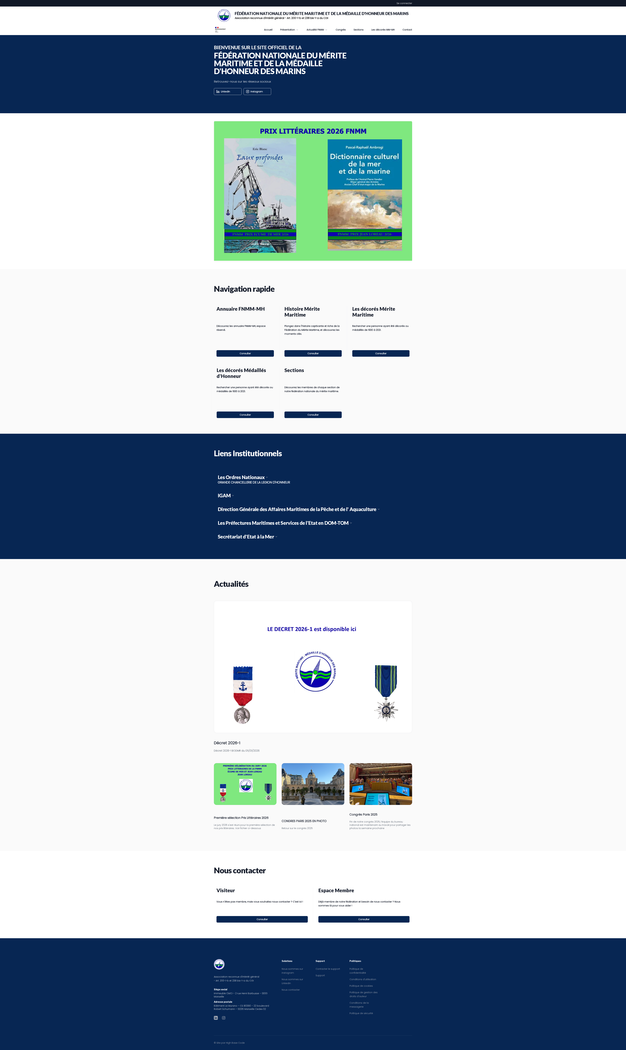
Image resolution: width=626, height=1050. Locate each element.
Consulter (245, 353)
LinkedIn (225, 91)
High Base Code (235, 1042)
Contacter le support (328, 969)
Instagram (257, 91)
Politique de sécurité (361, 1013)
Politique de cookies (361, 986)
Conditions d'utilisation (363, 979)
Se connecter (404, 3)
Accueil (268, 29)
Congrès (341, 29)
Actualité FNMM (315, 29)
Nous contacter (291, 989)
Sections (359, 29)
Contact (407, 29)
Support (320, 975)
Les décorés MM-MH (383, 29)
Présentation (287, 29)
